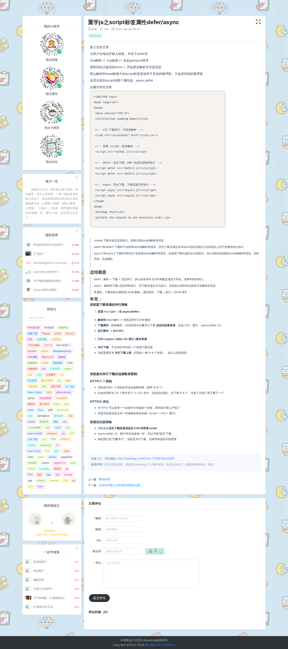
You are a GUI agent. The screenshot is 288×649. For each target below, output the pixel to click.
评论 (98, 562)
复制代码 (218, 95)
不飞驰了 (38, 253)
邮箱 (98, 529)
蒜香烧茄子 (40, 561)
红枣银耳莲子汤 (43, 606)
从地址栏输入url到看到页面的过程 (119, 485)
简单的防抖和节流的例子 (48, 244)
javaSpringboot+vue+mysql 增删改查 (51, 262)
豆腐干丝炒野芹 (43, 588)
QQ (99, 540)
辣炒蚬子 (38, 570)
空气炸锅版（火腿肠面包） (49, 597)
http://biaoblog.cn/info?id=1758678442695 (146, 458)
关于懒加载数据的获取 (47, 280)
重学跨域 (104, 479)
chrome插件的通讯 (45, 289)
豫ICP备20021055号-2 (160, 644)
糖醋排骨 (38, 579)
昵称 (98, 518)
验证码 (97, 551)
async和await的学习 (46, 271)
